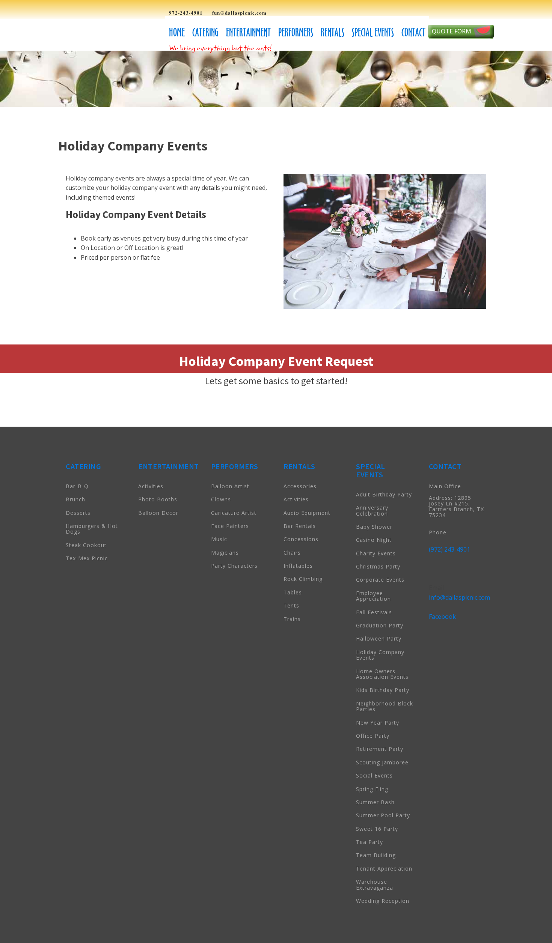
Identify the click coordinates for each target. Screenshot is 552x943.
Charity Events (376, 553)
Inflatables (298, 565)
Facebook (442, 616)
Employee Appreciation (373, 596)
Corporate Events (380, 579)
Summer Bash (375, 802)
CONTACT (445, 466)
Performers (295, 32)
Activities (150, 486)
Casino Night (374, 539)
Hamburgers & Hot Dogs (92, 528)
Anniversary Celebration (372, 510)
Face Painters (230, 525)
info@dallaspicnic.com (459, 597)
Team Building (376, 855)
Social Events (374, 775)
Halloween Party (378, 638)
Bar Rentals (300, 525)
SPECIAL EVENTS (370, 470)
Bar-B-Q (77, 486)
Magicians (225, 552)
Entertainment (248, 32)
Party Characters (234, 565)
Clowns (221, 499)
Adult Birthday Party (384, 494)
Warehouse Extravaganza (374, 884)
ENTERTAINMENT (168, 466)
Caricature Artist (233, 512)
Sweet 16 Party (377, 828)
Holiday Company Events (380, 654)
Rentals (332, 32)
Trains (292, 619)
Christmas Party (378, 566)
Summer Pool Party (383, 815)
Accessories (300, 486)
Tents (291, 605)
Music (219, 539)
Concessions (301, 539)
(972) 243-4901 (449, 549)
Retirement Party (379, 748)
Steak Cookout (86, 545)
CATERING (83, 466)
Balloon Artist (230, 486)
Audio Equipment (307, 512)
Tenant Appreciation (384, 868)
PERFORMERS (234, 466)
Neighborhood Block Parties (384, 706)
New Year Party (377, 722)
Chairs (292, 552)
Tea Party (369, 841)
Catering (205, 32)
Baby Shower (374, 526)
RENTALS (299, 466)
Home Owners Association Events (382, 674)
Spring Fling (372, 789)
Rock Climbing (303, 578)
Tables (293, 592)
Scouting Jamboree (382, 762)
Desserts (78, 512)
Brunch (75, 499)
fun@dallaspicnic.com (239, 12)
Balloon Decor (158, 512)
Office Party (372, 735)
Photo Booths (157, 499)
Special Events (373, 32)
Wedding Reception (382, 900)
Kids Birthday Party (382, 689)
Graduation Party (379, 625)
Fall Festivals (374, 612)
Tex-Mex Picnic (87, 558)
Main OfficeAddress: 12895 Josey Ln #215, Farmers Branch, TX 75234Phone (456, 509)
